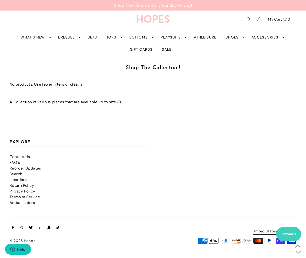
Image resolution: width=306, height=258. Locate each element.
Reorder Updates (25, 168)
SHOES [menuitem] (232, 37)
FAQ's (15, 162)
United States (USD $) (272, 232)
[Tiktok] (57, 228)
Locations (18, 179)
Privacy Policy (22, 191)
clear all (77, 84)
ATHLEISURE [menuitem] (205, 37)
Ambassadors (22, 202)
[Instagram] (21, 228)
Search (16, 173)
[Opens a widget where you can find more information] (18, 250)
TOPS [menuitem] (111, 37)
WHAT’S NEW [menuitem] (33, 37)
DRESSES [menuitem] (66, 37)
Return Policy (22, 185)
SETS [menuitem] (92, 37)
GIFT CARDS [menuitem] (141, 49)
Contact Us (20, 156)
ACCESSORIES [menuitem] (264, 37)
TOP (297, 251)
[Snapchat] (49, 228)
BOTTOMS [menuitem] (138, 37)
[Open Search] (248, 19)
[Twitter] (31, 228)
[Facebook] (13, 228)
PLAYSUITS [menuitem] (171, 37)
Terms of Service (25, 196)
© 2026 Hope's (22, 240)
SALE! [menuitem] (167, 49)
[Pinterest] (40, 228)
